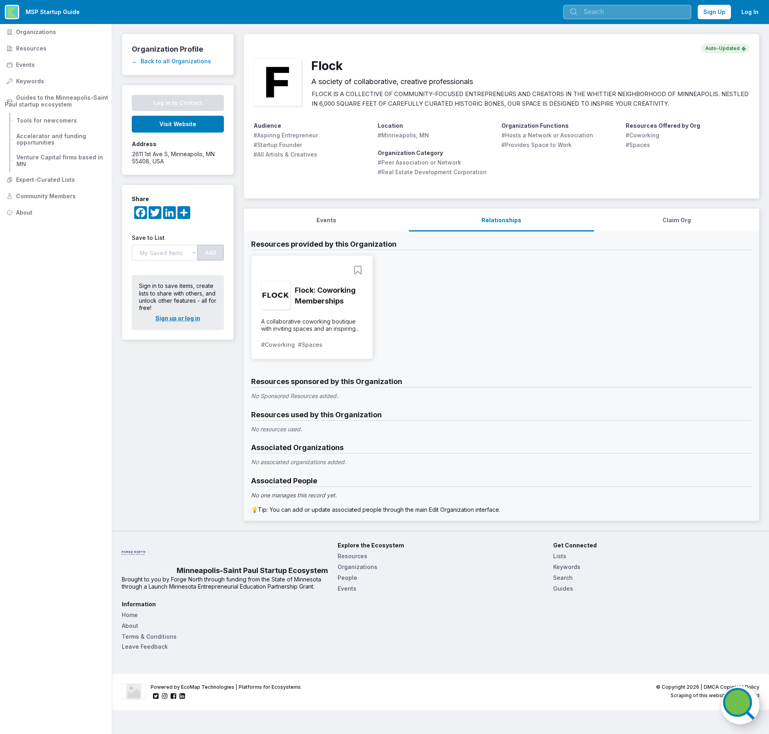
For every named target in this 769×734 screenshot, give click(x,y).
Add (210, 252)
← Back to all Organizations (171, 61)
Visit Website (177, 124)
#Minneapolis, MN (403, 135)
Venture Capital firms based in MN (60, 160)
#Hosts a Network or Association (547, 135)
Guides (563, 588)
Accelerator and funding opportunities (52, 139)
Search (563, 577)
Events (20, 64)
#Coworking (642, 135)
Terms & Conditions (149, 636)
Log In (750, 11)
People (347, 577)
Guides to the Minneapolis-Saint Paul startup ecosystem (57, 101)
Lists (559, 556)
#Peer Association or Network (419, 162)
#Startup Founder (278, 144)
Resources (25, 48)
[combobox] (627, 12)
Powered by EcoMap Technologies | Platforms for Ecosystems (226, 687)
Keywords (24, 81)
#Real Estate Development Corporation (432, 172)
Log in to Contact (177, 102)
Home (130, 614)
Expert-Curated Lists (40, 179)
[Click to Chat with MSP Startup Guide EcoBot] (740, 705)
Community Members (40, 196)
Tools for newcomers (46, 120)
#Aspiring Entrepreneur (286, 135)
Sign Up (714, 11)
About (18, 212)
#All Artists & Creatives (285, 154)
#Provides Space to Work (536, 144)
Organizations (30, 31)
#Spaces (638, 144)
